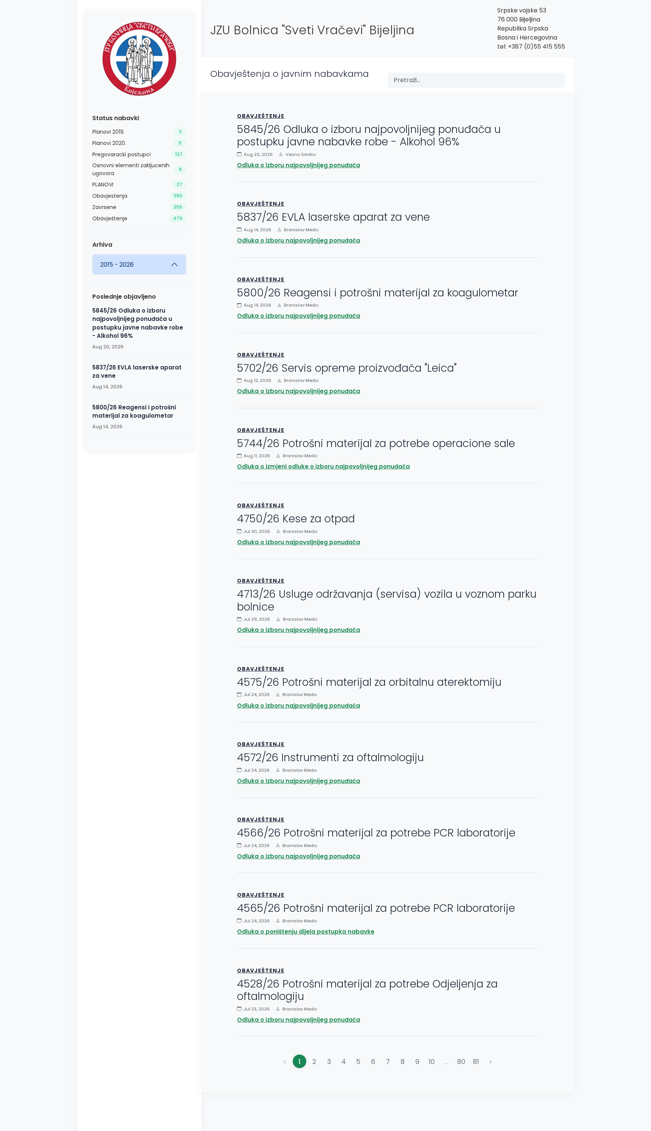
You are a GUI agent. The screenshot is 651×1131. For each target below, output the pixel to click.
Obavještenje (260, 116)
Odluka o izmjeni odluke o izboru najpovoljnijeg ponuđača (323, 466)
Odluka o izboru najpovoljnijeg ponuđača (298, 165)
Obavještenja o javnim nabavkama (289, 73)
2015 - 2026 (117, 264)
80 (461, 1061)
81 (476, 1061)
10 (432, 1061)
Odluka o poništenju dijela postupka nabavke (305, 932)
